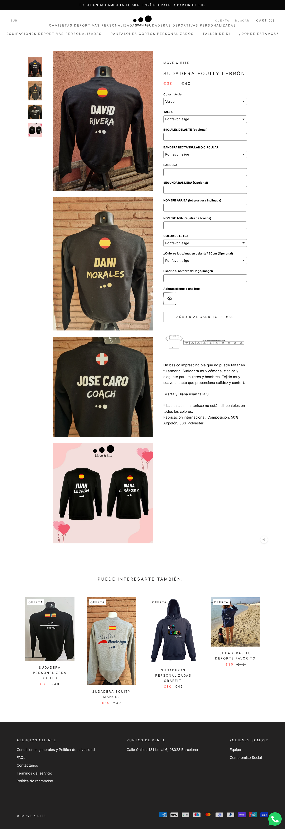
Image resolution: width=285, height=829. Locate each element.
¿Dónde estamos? (259, 34)
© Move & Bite (31, 816)
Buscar (242, 20)
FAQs (21, 758)
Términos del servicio (34, 773)
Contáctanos (27, 765)
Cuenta (222, 20)
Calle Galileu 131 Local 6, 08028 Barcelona (162, 750)
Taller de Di (216, 34)
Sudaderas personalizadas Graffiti (173, 675)
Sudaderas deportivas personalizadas (191, 25)
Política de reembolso (35, 781)
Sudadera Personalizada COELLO (50, 673)
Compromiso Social (246, 758)
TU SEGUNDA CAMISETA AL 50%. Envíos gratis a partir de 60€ (142, 5)
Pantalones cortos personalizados (152, 34)
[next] (272, 646)
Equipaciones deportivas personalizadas (54, 34)
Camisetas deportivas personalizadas (93, 25)
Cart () (265, 20)
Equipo (235, 750)
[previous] (13, 646)
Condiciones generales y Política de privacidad (56, 750)
